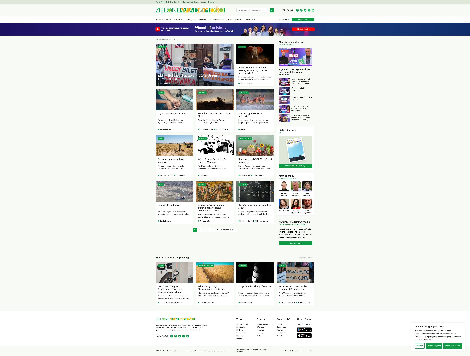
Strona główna (161, 39)
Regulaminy (310, 351)
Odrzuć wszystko (434, 346)
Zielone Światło (262, 324)
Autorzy (280, 330)
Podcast (239, 19)
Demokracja (203, 19)
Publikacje (202, 138)
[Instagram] (301, 10)
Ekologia (189, 19)
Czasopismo (281, 327)
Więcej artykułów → (306, 257)
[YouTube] (305, 10)
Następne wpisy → (228, 230)
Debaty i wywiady (245, 138)
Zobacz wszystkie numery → (295, 166)
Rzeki (161, 184)
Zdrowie (242, 47)
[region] (438, 336)
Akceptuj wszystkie (452, 346)
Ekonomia (217, 19)
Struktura (260, 330)
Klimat (161, 93)
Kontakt (280, 336)
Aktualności (243, 93)
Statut (259, 336)
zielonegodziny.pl (303, 324)
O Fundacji (260, 327)
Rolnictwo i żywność (206, 265)
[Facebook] (297, 10)
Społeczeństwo (162, 19)
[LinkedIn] (313, 10)
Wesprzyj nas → (295, 243)
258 (216, 230)
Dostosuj (419, 346)
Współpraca (281, 333)
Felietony (202, 93)
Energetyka (178, 19)
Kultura (229, 19)
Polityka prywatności (297, 351)
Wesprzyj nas (303, 19)
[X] (309, 10)
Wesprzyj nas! (262, 333)
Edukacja (243, 265)
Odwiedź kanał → (303, 29)
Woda (161, 138)
